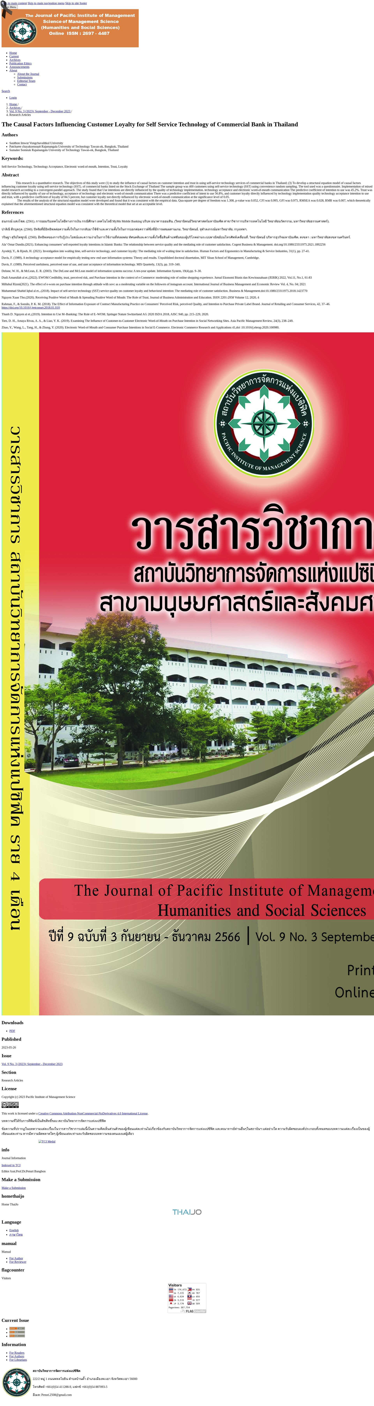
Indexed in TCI (11, 1165)
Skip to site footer (76, 3)
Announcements (19, 67)
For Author (16, 1258)
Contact (22, 84)
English (14, 1230)
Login (13, 97)
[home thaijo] (187, 1213)
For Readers (16, 1352)
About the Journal (28, 74)
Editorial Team (26, 81)
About (13, 70)
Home (13, 53)
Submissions (25, 77)
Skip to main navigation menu (46, 3)
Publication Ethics (20, 63)
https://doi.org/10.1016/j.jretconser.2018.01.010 (31, 307)
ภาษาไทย (16, 1234)
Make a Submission (14, 1187)
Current (14, 56)
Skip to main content (14, 3)
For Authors (16, 1356)
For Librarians (18, 1359)
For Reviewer (17, 1261)
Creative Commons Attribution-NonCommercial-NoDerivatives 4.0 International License (93, 1113)
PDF (12, 1031)
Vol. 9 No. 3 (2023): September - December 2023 (40, 111)
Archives (14, 60)
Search (6, 91)
